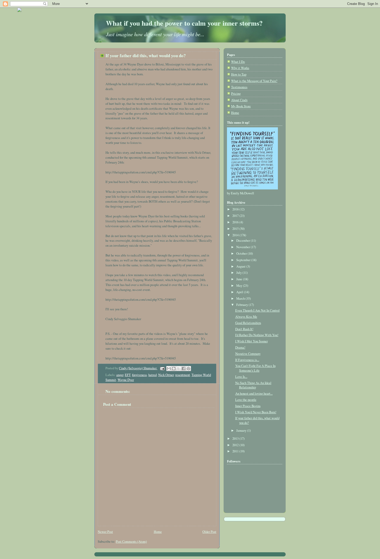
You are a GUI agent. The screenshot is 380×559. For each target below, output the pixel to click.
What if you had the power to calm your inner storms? (184, 23)
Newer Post (105, 531)
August (241, 266)
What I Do (238, 62)
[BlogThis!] (173, 368)
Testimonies (239, 87)
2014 (235, 235)
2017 (235, 216)
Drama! (240, 347)
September (243, 260)
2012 (235, 445)
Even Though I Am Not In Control (257, 310)
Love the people (245, 400)
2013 (235, 438)
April (240, 292)
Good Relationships (248, 323)
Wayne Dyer (126, 380)
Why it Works (240, 68)
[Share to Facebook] (183, 368)
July (239, 272)
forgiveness (139, 375)
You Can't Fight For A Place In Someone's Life (255, 368)
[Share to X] (178, 368)
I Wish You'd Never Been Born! (255, 412)
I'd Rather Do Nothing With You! (256, 335)
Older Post (209, 531)
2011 (235, 451)
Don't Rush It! (244, 329)
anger (119, 375)
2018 (235, 209)
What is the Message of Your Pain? (254, 81)
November (243, 247)
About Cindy (239, 100)
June (239, 279)
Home (158, 531)
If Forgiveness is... (247, 360)
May (239, 285)
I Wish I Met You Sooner (251, 341)
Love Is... (241, 376)
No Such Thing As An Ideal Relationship (253, 385)
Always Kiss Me (246, 316)
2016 (235, 222)
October (242, 253)
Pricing (236, 93)
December (243, 240)
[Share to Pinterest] (188, 368)
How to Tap (238, 74)
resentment (182, 375)
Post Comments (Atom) (131, 541)
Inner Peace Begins (248, 406)
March (241, 298)
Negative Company (248, 353)
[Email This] (168, 368)
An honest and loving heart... (254, 393)
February (242, 305)
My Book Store (241, 106)
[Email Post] (161, 368)
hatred (152, 375)
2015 (235, 228)
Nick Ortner (166, 375)
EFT (128, 375)
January (241, 430)
